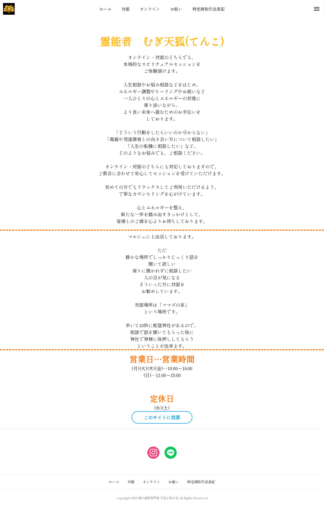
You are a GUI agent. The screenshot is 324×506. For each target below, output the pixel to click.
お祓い (173, 481)
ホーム (114, 481)
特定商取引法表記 (201, 481)
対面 (130, 481)
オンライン (151, 481)
